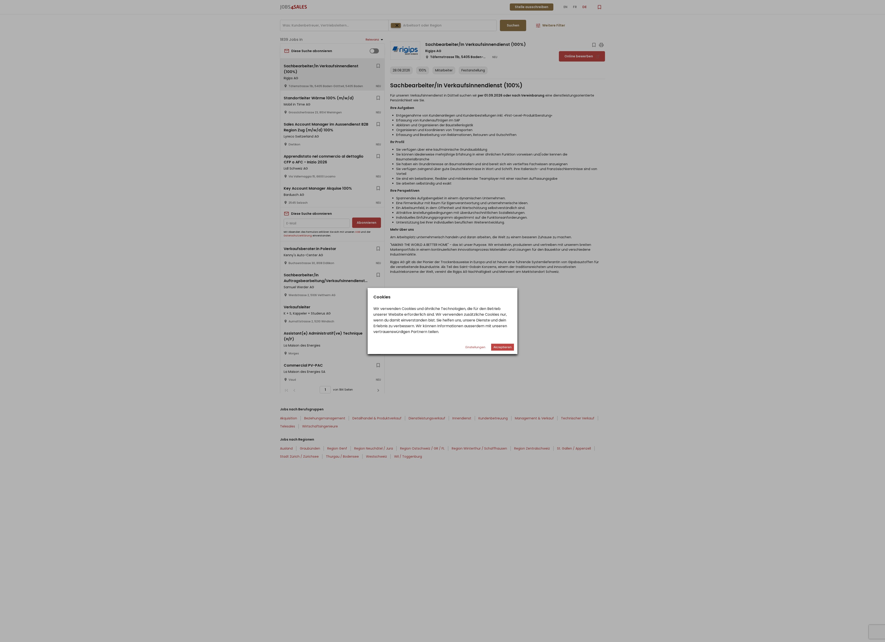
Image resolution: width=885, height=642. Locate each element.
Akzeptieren (502, 347)
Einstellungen (475, 347)
